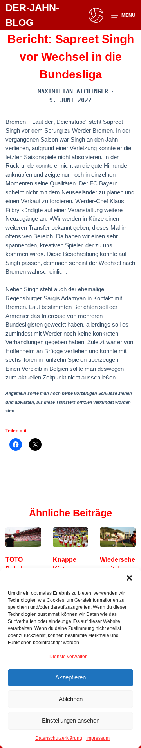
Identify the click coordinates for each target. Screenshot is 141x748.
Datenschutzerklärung (58, 738)
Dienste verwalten (68, 656)
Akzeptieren (70, 677)
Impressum (98, 738)
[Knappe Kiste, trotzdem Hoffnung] (70, 537)
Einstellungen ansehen (70, 720)
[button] (129, 578)
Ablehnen (71, 698)
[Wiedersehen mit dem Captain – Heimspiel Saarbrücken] (117, 537)
